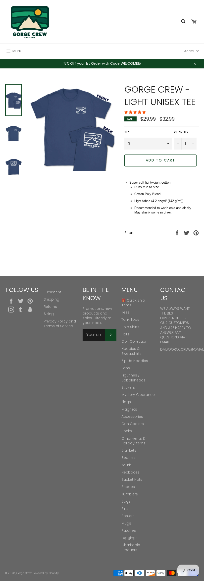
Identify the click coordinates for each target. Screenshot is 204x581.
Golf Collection (134, 341)
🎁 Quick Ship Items (133, 303)
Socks (126, 430)
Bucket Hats (131, 479)
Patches (128, 530)
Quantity (181, 132)
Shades (128, 486)
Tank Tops (130, 319)
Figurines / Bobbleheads (133, 377)
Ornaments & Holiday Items (133, 441)
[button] (135, 112)
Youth (126, 465)
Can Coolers (132, 423)
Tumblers (129, 494)
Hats (125, 334)
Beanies (128, 457)
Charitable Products (130, 547)
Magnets (129, 409)
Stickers (128, 387)
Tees (125, 312)
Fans (125, 368)
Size (127, 132)
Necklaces (130, 472)
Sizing (49, 313)
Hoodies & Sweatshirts (131, 351)
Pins (124, 508)
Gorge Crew (24, 573)
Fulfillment (52, 292)
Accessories (132, 416)
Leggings (129, 537)
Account (191, 51)
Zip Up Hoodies (134, 360)
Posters (128, 515)
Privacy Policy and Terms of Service (60, 323)
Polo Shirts (130, 326)
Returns (50, 306)
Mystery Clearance (138, 394)
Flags (126, 401)
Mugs (126, 523)
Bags (126, 501)
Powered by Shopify (46, 573)
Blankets (128, 450)
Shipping (51, 299)
